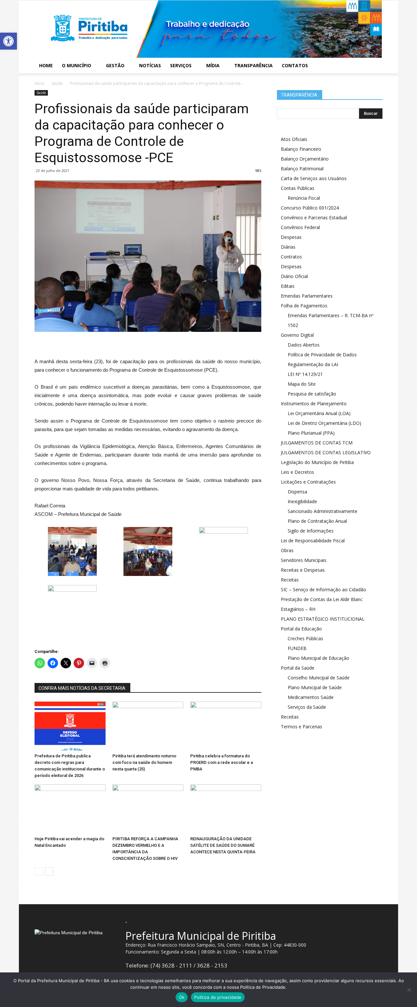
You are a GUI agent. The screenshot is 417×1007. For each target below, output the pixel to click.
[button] (8, 41)
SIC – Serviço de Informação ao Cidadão (323, 589)
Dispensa (297, 491)
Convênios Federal (300, 227)
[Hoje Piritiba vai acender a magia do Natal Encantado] (70, 808)
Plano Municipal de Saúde (315, 687)
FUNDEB (297, 648)
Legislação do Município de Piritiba (317, 462)
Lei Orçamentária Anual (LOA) (319, 413)
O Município (76, 65)
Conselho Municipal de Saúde (319, 677)
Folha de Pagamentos (304, 305)
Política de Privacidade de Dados (322, 354)
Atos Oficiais (294, 139)
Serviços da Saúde (307, 707)
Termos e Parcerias (301, 726)
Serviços (181, 65)
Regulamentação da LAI (313, 364)
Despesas (291, 237)
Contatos (295, 65)
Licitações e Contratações (308, 482)
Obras (287, 550)
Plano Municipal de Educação (318, 658)
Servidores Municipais (303, 560)
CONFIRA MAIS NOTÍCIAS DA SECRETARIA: (82, 688)
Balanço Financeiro (301, 149)
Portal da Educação (301, 629)
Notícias (150, 65)
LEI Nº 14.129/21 (305, 374)
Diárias (288, 247)
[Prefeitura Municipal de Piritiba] (208, 29)
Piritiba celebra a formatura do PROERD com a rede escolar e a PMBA (221, 762)
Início (39, 83)
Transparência (253, 65)
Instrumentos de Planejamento (314, 403)
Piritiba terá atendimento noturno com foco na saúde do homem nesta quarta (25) (144, 762)
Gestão (115, 65)
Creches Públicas (305, 638)
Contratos (291, 257)
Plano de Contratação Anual (317, 521)
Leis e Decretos (297, 472)
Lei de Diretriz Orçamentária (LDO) (324, 423)
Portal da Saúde (297, 668)
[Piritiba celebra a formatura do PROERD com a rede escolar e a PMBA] (225, 726)
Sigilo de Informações (311, 531)
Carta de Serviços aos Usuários (314, 178)
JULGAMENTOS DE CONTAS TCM (316, 443)
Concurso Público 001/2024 (310, 208)
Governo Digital (297, 335)
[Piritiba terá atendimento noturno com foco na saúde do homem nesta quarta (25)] (147, 726)
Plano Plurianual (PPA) (311, 433)
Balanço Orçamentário (305, 159)
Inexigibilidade (302, 501)
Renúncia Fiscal (304, 198)
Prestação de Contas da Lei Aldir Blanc (322, 599)
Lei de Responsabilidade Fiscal (313, 540)
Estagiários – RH (298, 609)
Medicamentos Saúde (311, 697)
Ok (182, 997)
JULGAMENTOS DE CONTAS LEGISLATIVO (326, 452)
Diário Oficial (294, 276)
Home (46, 65)
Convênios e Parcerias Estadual (314, 217)
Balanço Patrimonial (302, 168)
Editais (288, 286)
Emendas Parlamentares (307, 296)
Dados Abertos (304, 345)
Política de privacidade (217, 997)
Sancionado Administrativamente (322, 511)
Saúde (41, 92)
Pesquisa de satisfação (312, 394)
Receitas (290, 580)
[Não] (409, 989)
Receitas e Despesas (303, 570)
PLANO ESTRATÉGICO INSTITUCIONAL (323, 619)
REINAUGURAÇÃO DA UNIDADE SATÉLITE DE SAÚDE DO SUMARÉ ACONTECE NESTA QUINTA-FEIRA (222, 845)
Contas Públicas (297, 188)
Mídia (213, 65)
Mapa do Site (302, 384)
